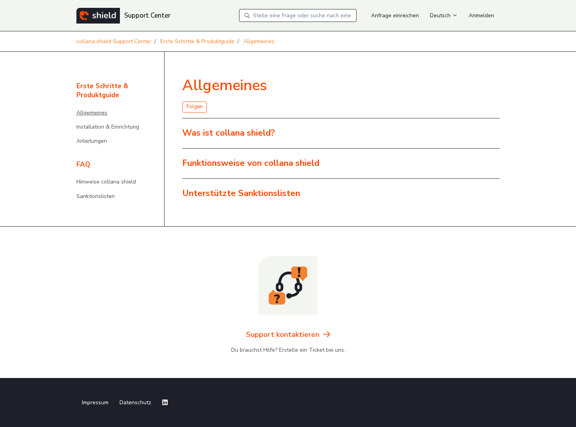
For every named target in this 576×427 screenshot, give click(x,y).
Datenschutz (135, 402)
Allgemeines (258, 41)
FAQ (83, 164)
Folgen (195, 106)
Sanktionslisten (95, 196)
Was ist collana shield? (228, 133)
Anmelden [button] (481, 15)
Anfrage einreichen (395, 15)
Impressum (95, 402)
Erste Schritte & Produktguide (197, 41)
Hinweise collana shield (106, 181)
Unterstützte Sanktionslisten (241, 193)
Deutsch (441, 15)
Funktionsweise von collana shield (250, 163)
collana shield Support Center (113, 41)
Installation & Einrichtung (107, 127)
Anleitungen (91, 141)
